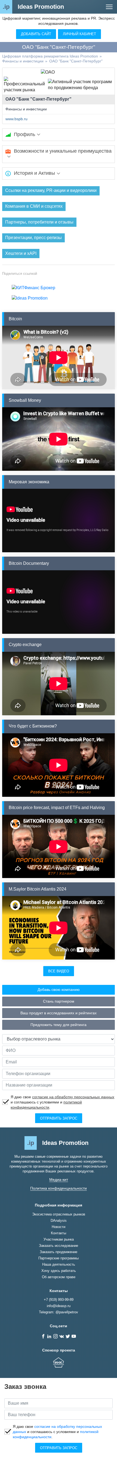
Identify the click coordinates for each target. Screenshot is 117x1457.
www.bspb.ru (16, 119)
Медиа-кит (58, 1179)
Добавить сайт (36, 34)
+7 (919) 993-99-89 (58, 1300)
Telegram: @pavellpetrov (58, 1312)
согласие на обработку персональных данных (73, 1097)
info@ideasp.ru (58, 1306)
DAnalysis (59, 1220)
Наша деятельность (58, 1264)
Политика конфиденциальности (58, 1188)
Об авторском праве (58, 1277)
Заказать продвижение (58, 1252)
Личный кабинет (79, 34)
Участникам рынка (59, 1239)
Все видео (58, 971)
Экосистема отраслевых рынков (58, 1214)
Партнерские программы (58, 1258)
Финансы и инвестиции (26, 109)
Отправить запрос (58, 1118)
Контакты (58, 1233)
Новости (58, 1227)
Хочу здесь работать (58, 1271)
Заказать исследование (58, 1246)
